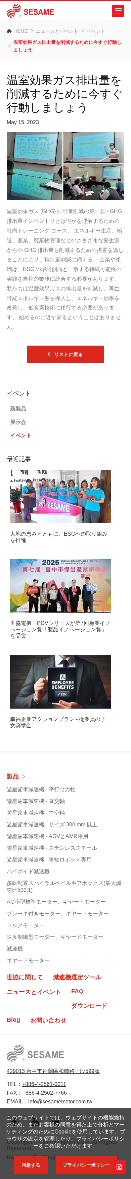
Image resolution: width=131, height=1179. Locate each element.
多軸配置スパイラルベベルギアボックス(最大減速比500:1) (64, 886)
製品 (13, 776)
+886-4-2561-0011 (44, 1084)
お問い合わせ (48, 1020)
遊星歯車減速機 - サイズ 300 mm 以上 (52, 824)
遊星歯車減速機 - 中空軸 (36, 813)
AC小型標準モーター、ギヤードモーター (56, 902)
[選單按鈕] (118, 11)
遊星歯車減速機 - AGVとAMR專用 (47, 836)
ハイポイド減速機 (28, 871)
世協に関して (25, 977)
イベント (96, 31)
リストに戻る (68, 354)
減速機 (15, 948)
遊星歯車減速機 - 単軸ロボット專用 (49, 860)
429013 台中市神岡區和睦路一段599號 (53, 1071)
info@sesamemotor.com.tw (60, 1101)
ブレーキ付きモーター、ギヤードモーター (58, 913)
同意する (30, 1165)
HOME (20, 31)
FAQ (77, 991)
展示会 (18, 422)
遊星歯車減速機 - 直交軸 (36, 801)
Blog (13, 1019)
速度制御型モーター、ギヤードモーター (55, 937)
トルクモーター (25, 925)
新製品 (18, 409)
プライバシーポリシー (86, 1165)
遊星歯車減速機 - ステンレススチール (52, 848)
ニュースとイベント (57, 31)
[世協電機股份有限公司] (30, 11)
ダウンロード (89, 1005)
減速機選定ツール (77, 977)
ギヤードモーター (28, 960)
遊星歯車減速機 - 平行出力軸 (41, 789)
